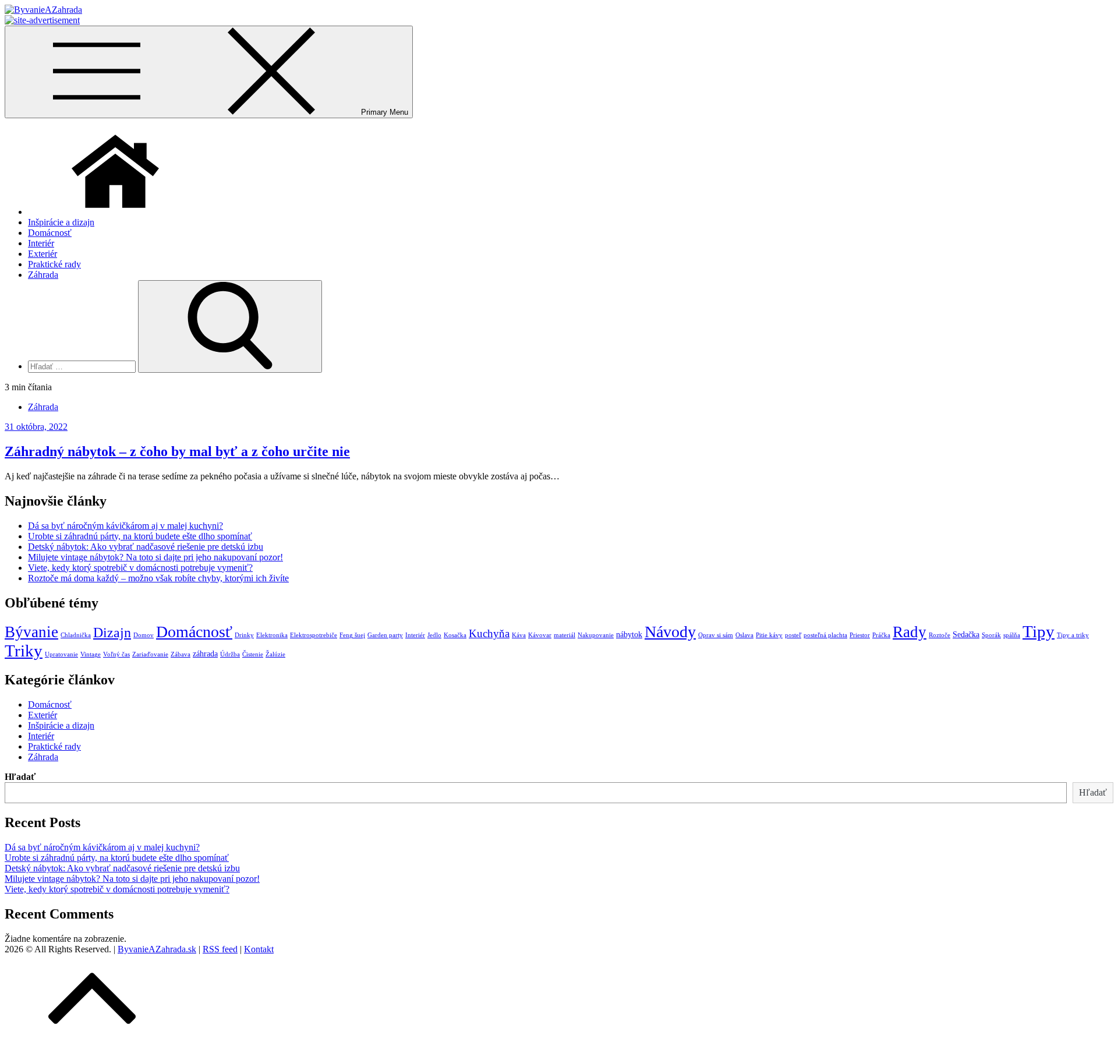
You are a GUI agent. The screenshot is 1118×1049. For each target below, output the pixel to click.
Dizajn (112, 632)
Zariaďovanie (150, 654)
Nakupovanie (596, 635)
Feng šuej (352, 635)
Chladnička (76, 635)
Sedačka (966, 634)
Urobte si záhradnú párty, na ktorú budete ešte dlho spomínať (140, 536)
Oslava (744, 635)
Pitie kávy (769, 635)
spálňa (1011, 635)
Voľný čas (116, 654)
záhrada (205, 653)
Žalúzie (275, 654)
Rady (909, 632)
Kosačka (455, 635)
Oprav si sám (715, 635)
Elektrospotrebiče (313, 635)
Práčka (881, 635)
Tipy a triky (1073, 635)
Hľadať (20, 777)
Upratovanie (61, 654)
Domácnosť (50, 233)
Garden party (385, 635)
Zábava (180, 654)
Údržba (230, 654)
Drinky (244, 635)
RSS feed (220, 949)
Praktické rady (54, 264)
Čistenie (252, 654)
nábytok (629, 634)
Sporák (991, 635)
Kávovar (539, 635)
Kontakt (259, 949)
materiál (564, 635)
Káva (519, 635)
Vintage (90, 654)
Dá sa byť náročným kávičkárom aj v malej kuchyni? (125, 526)
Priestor (860, 635)
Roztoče (939, 635)
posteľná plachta (825, 635)
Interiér (41, 243)
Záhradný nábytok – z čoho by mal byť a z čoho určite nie (177, 451)
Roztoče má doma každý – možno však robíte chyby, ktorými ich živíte (158, 578)
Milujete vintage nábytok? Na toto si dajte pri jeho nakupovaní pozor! (155, 557)
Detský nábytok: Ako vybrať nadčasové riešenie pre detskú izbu (145, 547)
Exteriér (42, 254)
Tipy (1039, 631)
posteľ (793, 635)
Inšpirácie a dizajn (61, 222)
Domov (143, 635)
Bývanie (31, 632)
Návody (670, 632)
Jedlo (434, 635)
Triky (24, 650)
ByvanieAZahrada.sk (157, 949)
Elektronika (272, 635)
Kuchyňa (489, 633)
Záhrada (43, 275)
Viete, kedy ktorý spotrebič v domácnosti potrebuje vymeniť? (140, 568)
